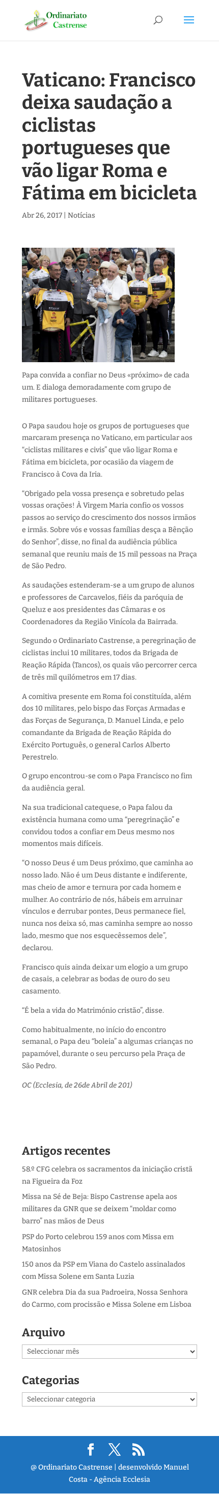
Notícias (81, 215)
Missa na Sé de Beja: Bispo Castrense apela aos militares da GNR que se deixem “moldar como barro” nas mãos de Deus (99, 1208)
